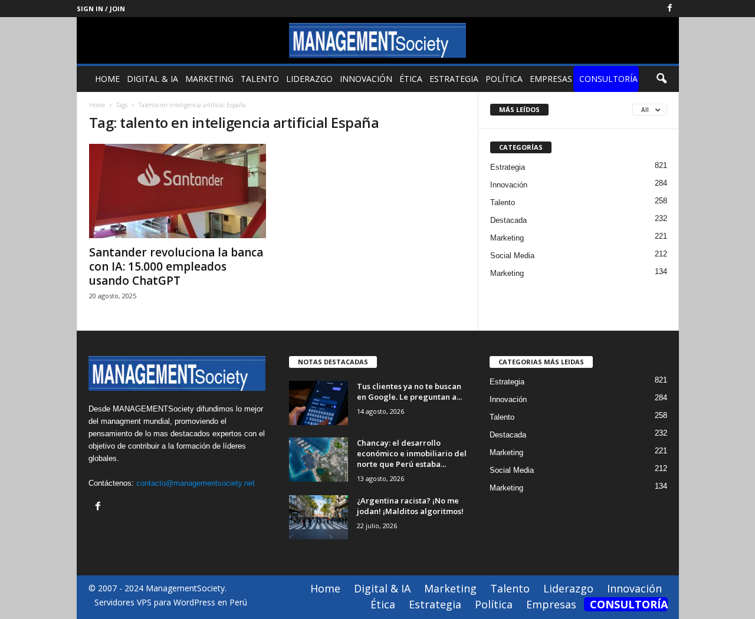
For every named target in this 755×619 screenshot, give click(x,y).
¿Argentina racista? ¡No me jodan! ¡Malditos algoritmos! (410, 505)
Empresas (551, 78)
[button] (661, 79)
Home (107, 78)
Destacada (508, 220)
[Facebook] (670, 8)
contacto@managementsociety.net (195, 483)
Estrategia (453, 78)
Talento (260, 78)
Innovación (366, 78)
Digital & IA (152, 78)
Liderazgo (309, 78)
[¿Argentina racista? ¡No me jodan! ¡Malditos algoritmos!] (318, 517)
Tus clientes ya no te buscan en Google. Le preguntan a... (409, 391)
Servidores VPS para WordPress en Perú (170, 602)
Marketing (209, 78)
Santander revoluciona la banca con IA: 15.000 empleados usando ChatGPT (176, 266)
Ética (410, 78)
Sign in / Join (101, 8)
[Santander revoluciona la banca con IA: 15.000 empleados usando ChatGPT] (177, 191)
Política (504, 78)
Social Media (512, 255)
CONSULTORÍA (608, 78)
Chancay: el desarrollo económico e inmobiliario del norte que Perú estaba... (412, 453)
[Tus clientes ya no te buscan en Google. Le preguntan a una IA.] (318, 403)
